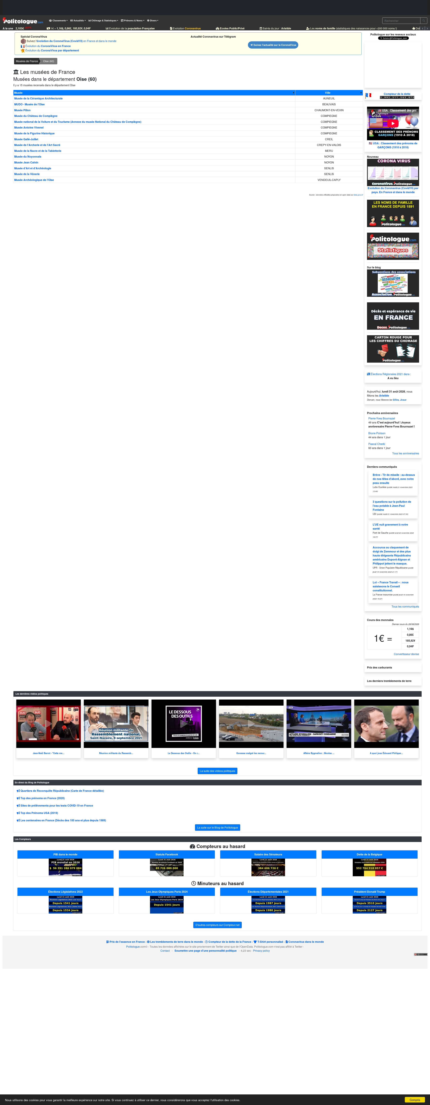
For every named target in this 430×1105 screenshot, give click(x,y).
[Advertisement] (215, 7)
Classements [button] (59, 20)
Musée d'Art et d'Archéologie (32, 168)
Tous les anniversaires (405, 453)
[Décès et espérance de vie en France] (393, 316)
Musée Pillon (22, 110)
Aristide (384, 395)
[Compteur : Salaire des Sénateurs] (268, 867)
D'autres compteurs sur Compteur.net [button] (218, 925)
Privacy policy (261, 950)
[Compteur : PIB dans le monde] (65, 867)
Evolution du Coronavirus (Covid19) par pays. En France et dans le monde (393, 190)
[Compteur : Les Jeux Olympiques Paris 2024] (167, 904)
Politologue (133, 946)
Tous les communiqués (405, 606)
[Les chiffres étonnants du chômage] (393, 349)
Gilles (396, 399)
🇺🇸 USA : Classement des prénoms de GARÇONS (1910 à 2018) (393, 145)
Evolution (177, 28)
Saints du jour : (267, 28)
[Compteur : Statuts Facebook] (167, 867)
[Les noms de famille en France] (393, 213)
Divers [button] (153, 20)
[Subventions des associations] (393, 283)
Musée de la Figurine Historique (34, 133)
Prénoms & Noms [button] (132, 20)
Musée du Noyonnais (27, 156)
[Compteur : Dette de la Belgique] (369, 867)
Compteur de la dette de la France (229, 942)
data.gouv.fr (358, 195)
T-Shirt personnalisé (270, 942)
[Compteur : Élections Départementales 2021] (268, 904)
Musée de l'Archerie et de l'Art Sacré (37, 145)
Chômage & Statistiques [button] (103, 20)
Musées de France (27, 61)
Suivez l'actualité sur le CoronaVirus (274, 45)
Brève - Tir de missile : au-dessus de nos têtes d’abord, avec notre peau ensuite (394, 479)
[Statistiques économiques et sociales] (393, 246)
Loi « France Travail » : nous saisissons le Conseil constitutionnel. (390, 586)
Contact (165, 950)
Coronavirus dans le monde (306, 942)
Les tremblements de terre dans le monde (176, 942)
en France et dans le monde (76, 41)
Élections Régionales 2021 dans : (390, 374)
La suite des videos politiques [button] (217, 771)
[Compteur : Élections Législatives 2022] (65, 904)
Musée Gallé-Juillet (26, 139)
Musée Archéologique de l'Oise (34, 180)
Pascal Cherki (376, 444)
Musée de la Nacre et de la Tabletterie (37, 151)
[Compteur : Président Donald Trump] (369, 904)
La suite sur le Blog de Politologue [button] (217, 827)
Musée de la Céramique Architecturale (38, 98)
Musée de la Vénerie (27, 174)
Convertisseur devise (406, 654)
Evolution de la (122, 28)
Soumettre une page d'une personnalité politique (206, 950)
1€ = (61, 28)
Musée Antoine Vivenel (29, 127)
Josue (403, 399)
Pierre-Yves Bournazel (381, 418)
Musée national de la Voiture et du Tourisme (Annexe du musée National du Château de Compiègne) (77, 122)
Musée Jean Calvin (26, 162)
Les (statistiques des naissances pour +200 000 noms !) (344, 28)
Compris (415, 1100)
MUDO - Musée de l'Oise (29, 104)
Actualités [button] (78, 20)
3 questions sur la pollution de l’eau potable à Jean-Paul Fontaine (392, 506)
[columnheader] (154, 93)
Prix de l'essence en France (127, 942)
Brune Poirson (376, 433)
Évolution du (48, 46)
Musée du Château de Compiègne (35, 116)
